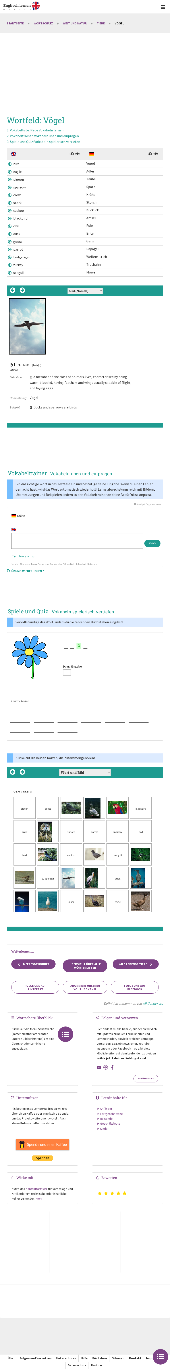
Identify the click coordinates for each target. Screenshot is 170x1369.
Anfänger (106, 1109)
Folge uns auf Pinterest (35, 987)
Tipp (14, 556)
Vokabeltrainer (44, 136)
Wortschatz (43, 23)
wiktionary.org (153, 1003)
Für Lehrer (99, 1358)
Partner (96, 1365)
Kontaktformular (36, 1189)
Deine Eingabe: (73, 666)
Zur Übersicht (146, 1078)
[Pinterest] (105, 1067)
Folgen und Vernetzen (35, 1358)
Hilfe (84, 1358)
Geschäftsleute (110, 1123)
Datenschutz (77, 1365)
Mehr (39, 1199)
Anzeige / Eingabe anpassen (149, 504)
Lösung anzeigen (27, 556)
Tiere (101, 23)
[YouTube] (99, 1067)
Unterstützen (66, 1358)
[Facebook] (112, 1067)
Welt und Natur (75, 23)
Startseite (15, 23)
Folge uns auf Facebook (135, 987)
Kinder (104, 1129)
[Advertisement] (85, 69)
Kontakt (135, 1358)
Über (11, 1358)
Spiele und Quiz (45, 141)
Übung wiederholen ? (27, 571)
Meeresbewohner (36, 964)
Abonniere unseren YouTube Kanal (85, 987)
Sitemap (118, 1358)
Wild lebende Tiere (133, 964)
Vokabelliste (37, 130)
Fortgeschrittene (111, 1114)
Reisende (106, 1119)
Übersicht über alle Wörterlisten (85, 966)
